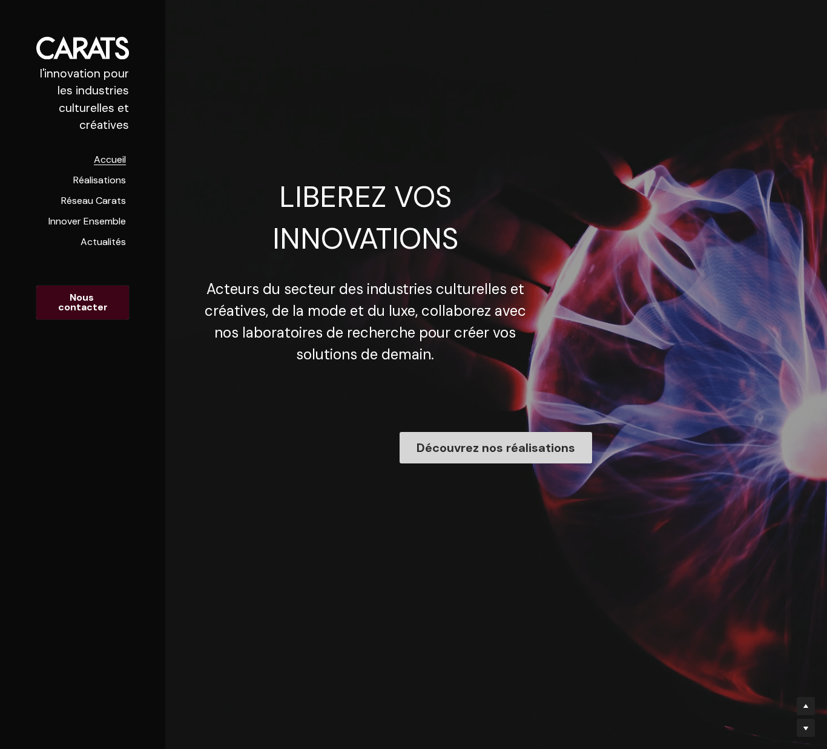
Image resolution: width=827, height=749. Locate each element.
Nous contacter (83, 302)
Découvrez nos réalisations (496, 448)
